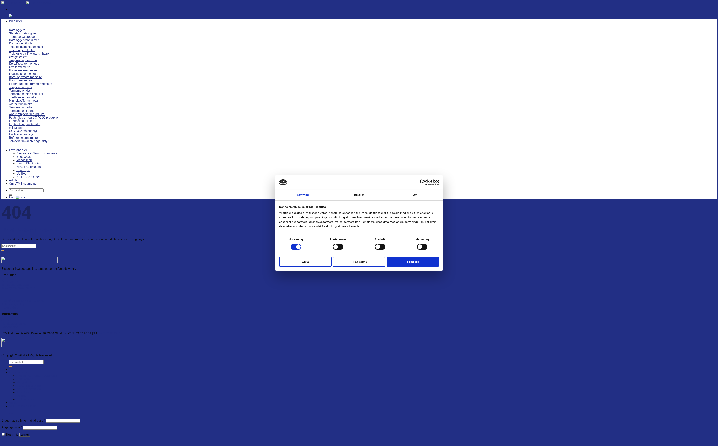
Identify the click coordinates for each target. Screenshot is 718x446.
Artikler (13, 180)
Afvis (305, 261)
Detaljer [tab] (359, 194)
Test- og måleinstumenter (18, 288)
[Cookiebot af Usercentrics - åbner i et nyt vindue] (422, 182)
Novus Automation (28, 166)
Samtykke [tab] (303, 194)
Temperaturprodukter (15, 284)
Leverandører (18, 150)
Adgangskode (11, 427)
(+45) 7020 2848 (109, 333)
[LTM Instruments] (26, 3)
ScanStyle (23, 170)
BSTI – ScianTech (28, 177)
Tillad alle (413, 261)
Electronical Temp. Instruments (36, 153)
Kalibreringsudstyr (13, 304)
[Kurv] (13, 15)
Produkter (15, 21)
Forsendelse (9, 327)
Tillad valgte (359, 261)
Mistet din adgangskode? (18, 441)
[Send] (10, 195)
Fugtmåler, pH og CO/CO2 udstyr (23, 300)
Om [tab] (415, 194)
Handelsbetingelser (14, 323)
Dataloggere (9, 281)
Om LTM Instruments (22, 183)
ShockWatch (24, 156)
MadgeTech (24, 160)
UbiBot (21, 173)
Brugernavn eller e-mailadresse (23, 420)
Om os (5, 320)
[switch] (338, 247)
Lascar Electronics (28, 163)
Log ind (25, 434)
